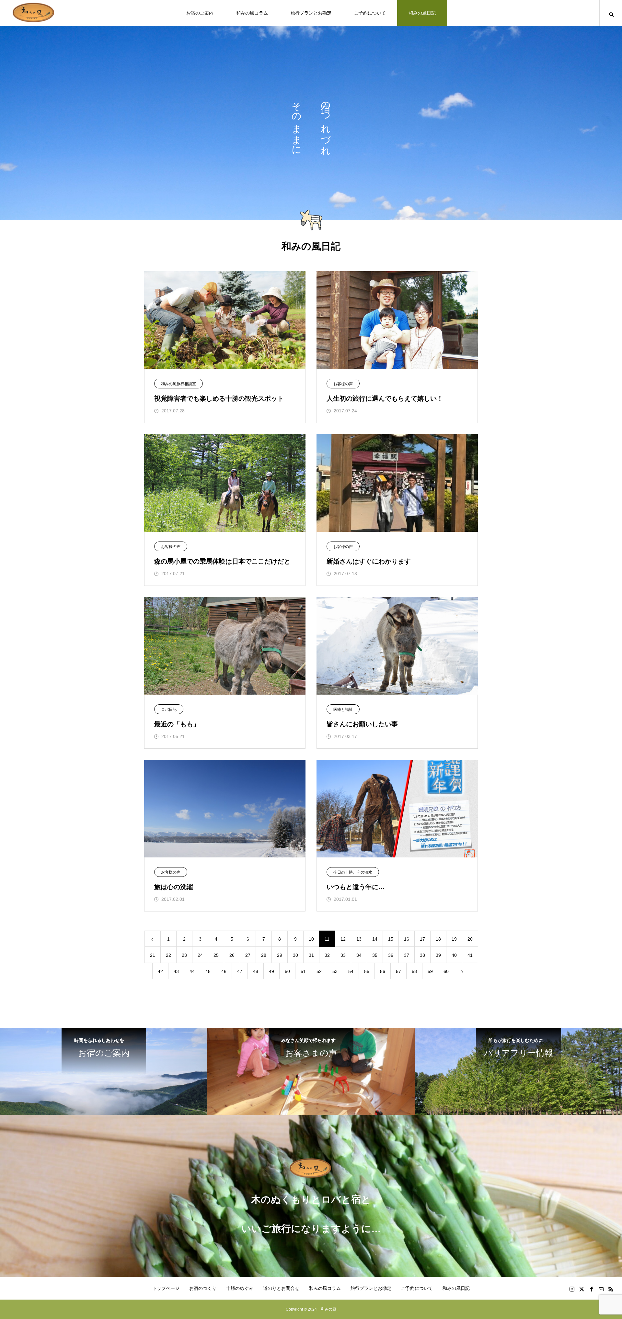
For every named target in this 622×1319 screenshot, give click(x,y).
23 (184, 955)
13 (359, 939)
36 (390, 955)
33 (343, 955)
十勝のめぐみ (239, 1288)
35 (374, 955)
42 (160, 971)
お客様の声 (343, 384)
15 (390, 939)
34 (359, 955)
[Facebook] (591, 1289)
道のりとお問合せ (281, 1288)
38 (422, 955)
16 (406, 939)
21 (152, 955)
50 (287, 971)
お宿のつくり (202, 1288)
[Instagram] (572, 1289)
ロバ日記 (169, 709)
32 (327, 955)
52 (319, 971)
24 (200, 955)
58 (414, 971)
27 (247, 955)
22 (168, 955)
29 (279, 955)
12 (343, 939)
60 (446, 971)
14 (374, 939)
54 (350, 971)
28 (263, 955)
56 (382, 971)
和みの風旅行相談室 (178, 384)
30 (295, 955)
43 (176, 971)
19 (454, 939)
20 (470, 939)
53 (335, 971)
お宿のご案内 (199, 13)
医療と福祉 (343, 709)
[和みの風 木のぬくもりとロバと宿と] (34, 13)
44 (192, 971)
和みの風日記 (422, 13)
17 (422, 939)
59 (430, 971)
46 (223, 971)
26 (232, 955)
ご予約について (370, 13)
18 (438, 939)
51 (303, 971)
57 (398, 971)
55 (366, 971)
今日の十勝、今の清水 (352, 872)
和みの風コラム (252, 13)
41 (470, 955)
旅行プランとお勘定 (311, 13)
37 (406, 955)
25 (216, 955)
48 (255, 971)
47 (239, 971)
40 (454, 955)
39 (438, 955)
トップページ (165, 1288)
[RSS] (610, 1289)
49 (271, 971)
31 (311, 955)
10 (311, 939)
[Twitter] (581, 1289)
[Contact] (601, 1289)
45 (208, 971)
